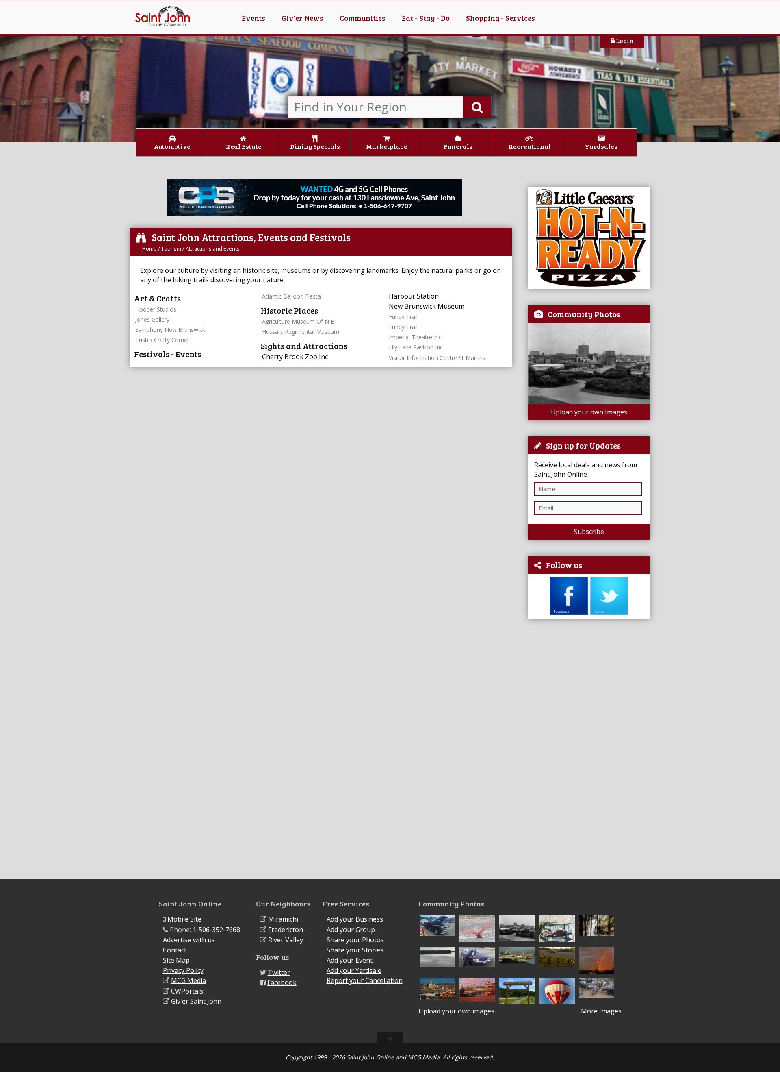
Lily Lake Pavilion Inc (416, 347)
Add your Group (351, 929)
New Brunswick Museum (426, 306)
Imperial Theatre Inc (415, 337)
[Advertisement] (589, 749)
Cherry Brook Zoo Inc (295, 356)
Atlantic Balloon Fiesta (291, 296)
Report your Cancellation (365, 980)
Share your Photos (355, 939)
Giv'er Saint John (196, 1001)
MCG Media (188, 980)
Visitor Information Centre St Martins (437, 358)
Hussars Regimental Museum (300, 332)
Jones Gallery (152, 319)
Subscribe (589, 531)
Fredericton (285, 929)
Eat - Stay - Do (426, 18)
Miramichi (283, 919)
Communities (363, 18)
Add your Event (350, 960)
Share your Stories (355, 950)
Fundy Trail (403, 316)
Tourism (171, 248)
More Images (601, 1011)
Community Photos (584, 314)
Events (253, 18)
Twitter (279, 972)
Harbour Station (414, 296)
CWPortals (187, 991)
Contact (174, 950)
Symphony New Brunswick (170, 329)
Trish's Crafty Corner (162, 340)
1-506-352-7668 (216, 929)
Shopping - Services (500, 18)
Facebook (282, 982)
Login (624, 40)
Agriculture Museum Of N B (298, 321)
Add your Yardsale (354, 970)
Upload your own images (456, 1011)
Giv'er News (302, 18)
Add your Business (355, 919)
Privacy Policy (183, 970)
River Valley (285, 939)
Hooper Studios (155, 309)
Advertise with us (189, 939)
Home (149, 248)
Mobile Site (184, 919)
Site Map (176, 960)
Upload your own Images (589, 411)
